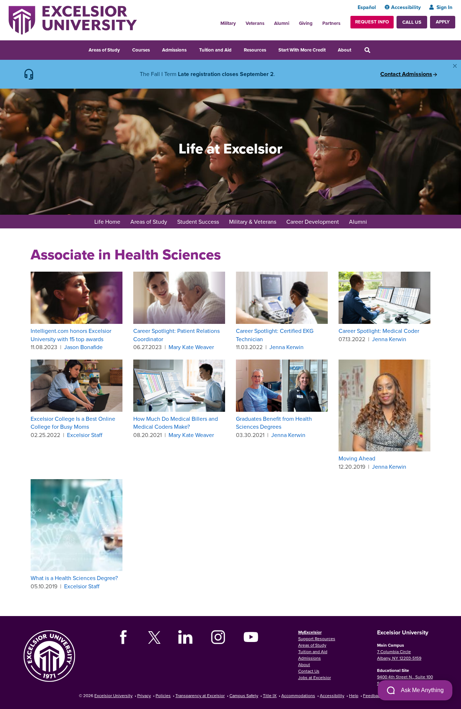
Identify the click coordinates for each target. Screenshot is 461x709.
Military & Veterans (252, 222)
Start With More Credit (302, 49)
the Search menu (377, 49)
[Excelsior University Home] (73, 19)
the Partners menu (343, 21)
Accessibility (406, 7)
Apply (442, 21)
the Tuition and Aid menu (236, 49)
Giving (306, 23)
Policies (163, 695)
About (344, 49)
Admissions (174, 49)
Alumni (281, 23)
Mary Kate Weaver (191, 347)
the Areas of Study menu (124, 49)
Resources (255, 49)
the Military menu (240, 21)
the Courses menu (154, 49)
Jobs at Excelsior (314, 677)
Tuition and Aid (215, 49)
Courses (141, 49)
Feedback (372, 695)
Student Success (198, 222)
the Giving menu (316, 21)
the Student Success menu (223, 222)
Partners (331, 23)
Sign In (444, 7)
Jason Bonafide (83, 347)
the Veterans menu (268, 21)
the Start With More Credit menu (330, 49)
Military (228, 23)
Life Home (107, 222)
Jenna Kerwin (286, 347)
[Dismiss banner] (455, 66)
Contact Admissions (406, 74)
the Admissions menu (191, 49)
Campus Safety (243, 695)
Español (367, 7)
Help (353, 695)
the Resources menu (271, 49)
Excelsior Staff (84, 435)
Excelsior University (113, 695)
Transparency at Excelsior (200, 695)
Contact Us (308, 671)
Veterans (255, 23)
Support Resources (316, 639)
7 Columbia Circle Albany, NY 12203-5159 (399, 654)
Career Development (312, 222)
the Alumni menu (293, 21)
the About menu (356, 49)
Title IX (270, 695)
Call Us (411, 22)
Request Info (372, 21)
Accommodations (298, 695)
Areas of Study (104, 49)
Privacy (144, 695)
